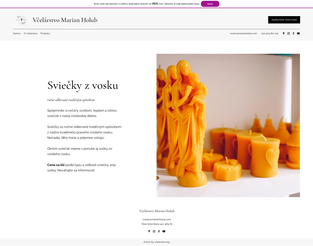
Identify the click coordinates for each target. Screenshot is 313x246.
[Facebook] (293, 33)
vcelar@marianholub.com (243, 33)
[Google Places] (283, 33)
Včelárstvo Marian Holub (65, 20)
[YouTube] (298, 33)
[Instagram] (288, 33)
